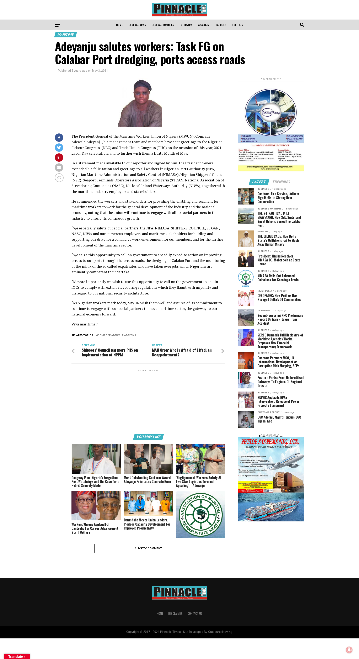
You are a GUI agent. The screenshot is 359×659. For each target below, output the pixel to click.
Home (119, 24)
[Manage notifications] (349, 650)
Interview (186, 24)
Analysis (203, 24)
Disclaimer (175, 613)
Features (220, 24)
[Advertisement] (148, 401)
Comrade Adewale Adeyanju (118, 335)
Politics (237, 24)
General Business (163, 24)
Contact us (195, 613)
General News (137, 24)
